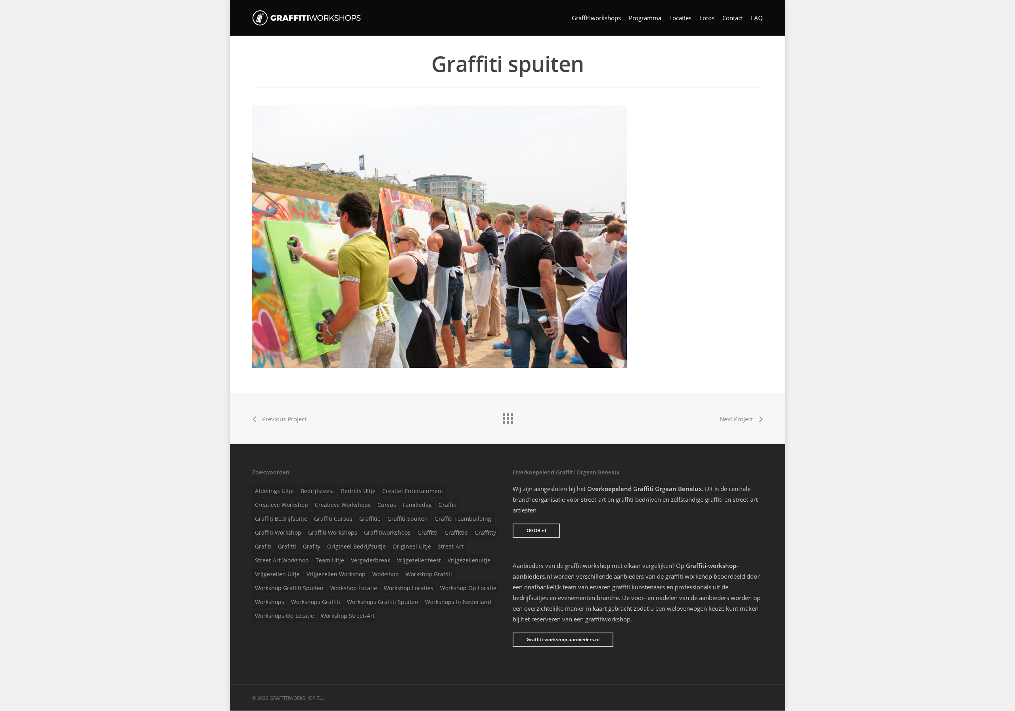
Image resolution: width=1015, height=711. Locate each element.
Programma (645, 18)
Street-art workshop (282, 560)
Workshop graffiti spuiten (289, 588)
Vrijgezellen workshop (336, 574)
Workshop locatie (353, 588)
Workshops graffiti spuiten (382, 602)
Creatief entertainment (412, 491)
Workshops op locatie (284, 615)
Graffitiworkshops (596, 18)
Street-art (450, 546)
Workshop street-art (348, 615)
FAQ (757, 18)
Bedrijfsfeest (317, 491)
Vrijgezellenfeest (419, 560)
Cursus (386, 504)
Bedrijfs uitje (358, 491)
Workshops (269, 602)
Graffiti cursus (333, 518)
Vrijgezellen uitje (277, 574)
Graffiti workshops (332, 532)
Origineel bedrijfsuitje (356, 546)
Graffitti (427, 532)
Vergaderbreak (370, 560)
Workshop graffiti (429, 574)
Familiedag (417, 504)
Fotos (706, 18)
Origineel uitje (412, 546)
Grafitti (287, 546)
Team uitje (330, 560)
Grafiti (263, 546)
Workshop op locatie (468, 588)
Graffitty (485, 532)
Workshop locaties (408, 588)
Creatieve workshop (281, 504)
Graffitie (370, 518)
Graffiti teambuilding (463, 518)
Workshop (385, 574)
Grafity (311, 546)
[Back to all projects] (507, 416)
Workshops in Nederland (458, 602)
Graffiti (448, 504)
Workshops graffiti (315, 602)
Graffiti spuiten (407, 518)
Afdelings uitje (274, 491)
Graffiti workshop (278, 532)
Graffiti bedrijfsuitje (281, 518)
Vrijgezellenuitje (469, 560)
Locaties (680, 18)
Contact (732, 18)
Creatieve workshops (343, 504)
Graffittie (456, 532)
